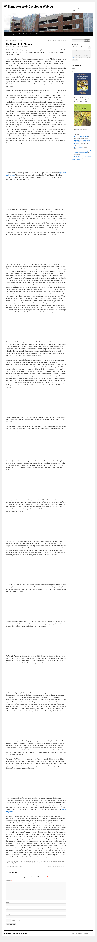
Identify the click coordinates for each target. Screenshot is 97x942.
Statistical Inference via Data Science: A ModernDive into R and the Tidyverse (82, 141)
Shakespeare (21, 863)
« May (73, 61)
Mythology (8, 863)
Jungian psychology (58, 861)
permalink (49, 863)
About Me (21, 34)
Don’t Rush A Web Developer (14, 40)
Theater (20, 861)
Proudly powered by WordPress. (81, 933)
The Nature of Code (78, 147)
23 (73, 57)
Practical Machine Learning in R (81, 136)
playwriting (14, 863)
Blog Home (14, 34)
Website (8, 914)
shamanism (28, 863)
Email (8, 908)
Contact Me (29, 34)
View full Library (76, 159)
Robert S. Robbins (23, 46)
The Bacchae (35, 863)
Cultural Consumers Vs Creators (57, 40)
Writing (25, 861)
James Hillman (49, 861)
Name (8, 902)
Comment (9, 880)
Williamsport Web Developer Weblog (28, 6)
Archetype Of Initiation (38, 861)
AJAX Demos (38, 34)
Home (7, 34)
